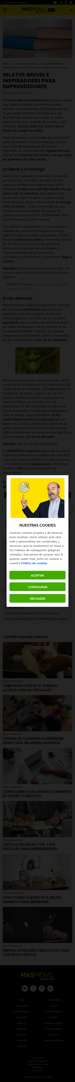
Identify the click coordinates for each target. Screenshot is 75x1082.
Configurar (37, 587)
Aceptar (37, 575)
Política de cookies (34, 563)
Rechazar (37, 598)
